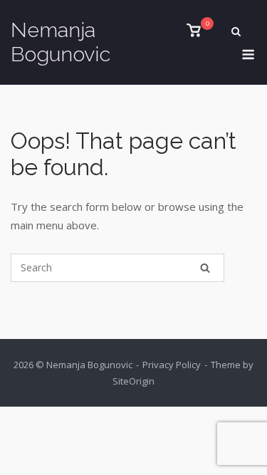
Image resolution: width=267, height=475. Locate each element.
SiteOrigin (133, 381)
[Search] (205, 268)
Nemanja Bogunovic (60, 42)
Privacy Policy (171, 364)
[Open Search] (236, 32)
